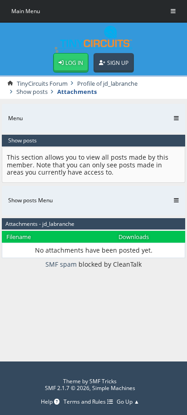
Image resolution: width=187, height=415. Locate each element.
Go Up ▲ (128, 402)
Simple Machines (113, 388)
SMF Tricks (103, 381)
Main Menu (25, 11)
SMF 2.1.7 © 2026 (67, 388)
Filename (18, 237)
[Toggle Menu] (173, 11)
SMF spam (61, 264)
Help (47, 402)
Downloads (133, 237)
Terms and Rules (85, 402)
